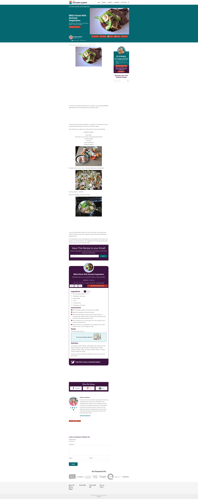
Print (72, 285)
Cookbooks (125, 36)
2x (87, 291)
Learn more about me (85, 414)
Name (71, 456)
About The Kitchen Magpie (72, 486)
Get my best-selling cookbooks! (84, 336)
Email (91, 456)
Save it (103, 256)
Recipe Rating (72, 438)
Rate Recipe (118, 36)
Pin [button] (76, 285)
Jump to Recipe (96, 36)
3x (89, 291)
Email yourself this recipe (98, 285)
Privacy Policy (102, 485)
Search (128, 81)
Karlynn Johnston (77, 36)
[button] (83, 280)
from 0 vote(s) (76, 40)
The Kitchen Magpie (78, 2)
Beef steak (78, 419)
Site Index (71, 419)
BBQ (74, 419)
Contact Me (82, 484)
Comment (71, 443)
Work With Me (93, 485)
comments (84, 40)
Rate (80, 285)
